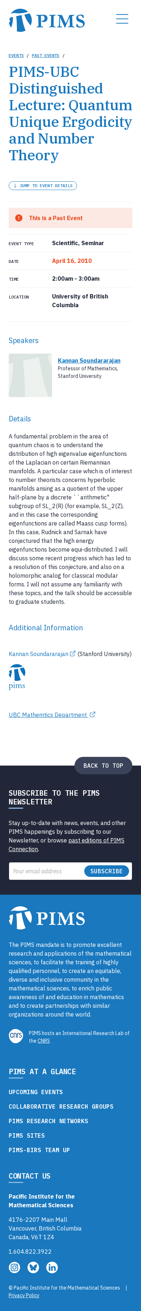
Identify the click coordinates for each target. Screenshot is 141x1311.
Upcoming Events (36, 1092)
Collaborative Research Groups (61, 1106)
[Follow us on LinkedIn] (52, 1271)
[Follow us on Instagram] (15, 1271)
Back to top (103, 765)
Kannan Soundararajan (38, 653)
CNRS (44, 1041)
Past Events (45, 55)
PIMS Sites (27, 1135)
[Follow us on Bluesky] (33, 1271)
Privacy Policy (24, 1295)
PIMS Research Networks (48, 1121)
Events (16, 55)
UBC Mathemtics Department (48, 714)
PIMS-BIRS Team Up (39, 1150)
